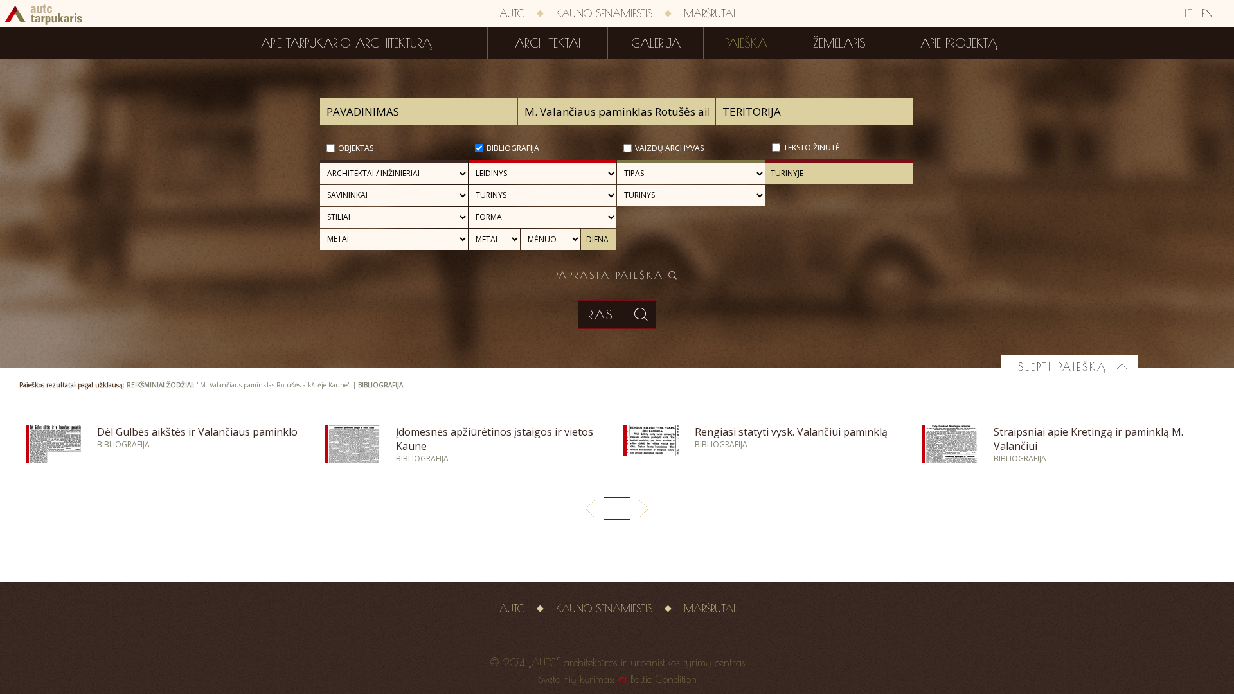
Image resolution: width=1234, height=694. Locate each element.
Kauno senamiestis (604, 13)
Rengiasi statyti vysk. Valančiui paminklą (791, 432)
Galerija (656, 43)
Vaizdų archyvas (669, 148)
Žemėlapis (839, 43)
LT (1188, 13)
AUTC (511, 13)
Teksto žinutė (811, 147)
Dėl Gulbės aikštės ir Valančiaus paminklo (197, 432)
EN (1207, 13)
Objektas (355, 148)
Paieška (746, 43)
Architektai (547, 43)
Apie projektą (958, 43)
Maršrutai (709, 13)
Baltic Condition (663, 679)
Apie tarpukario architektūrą (346, 43)
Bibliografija (513, 148)
